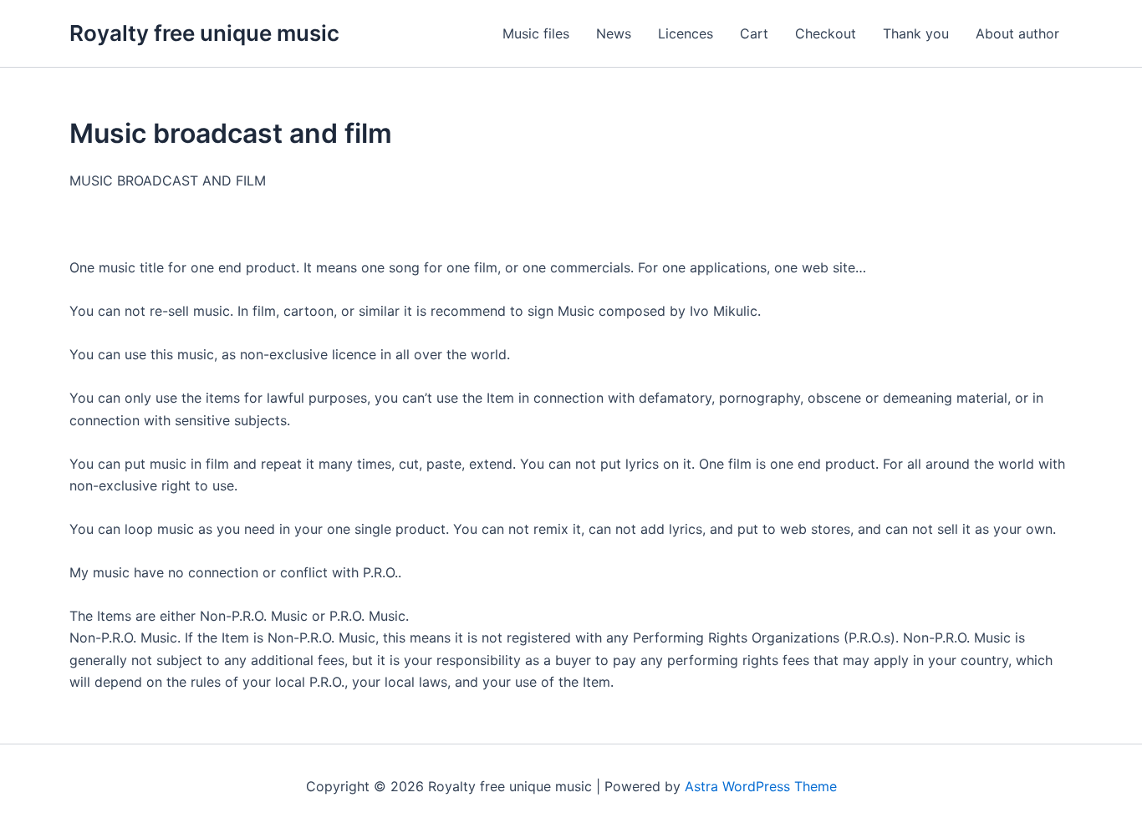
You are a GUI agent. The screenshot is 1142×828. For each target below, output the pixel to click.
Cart (754, 33)
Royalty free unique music (204, 33)
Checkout (825, 33)
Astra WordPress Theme (761, 786)
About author (1017, 33)
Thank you (916, 33)
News (613, 33)
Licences (685, 33)
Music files (535, 33)
